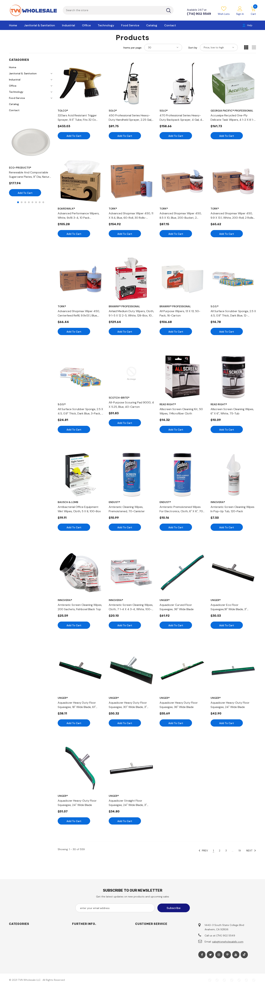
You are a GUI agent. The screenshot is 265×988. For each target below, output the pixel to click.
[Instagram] (218, 954)
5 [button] (32, 202)
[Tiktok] (244, 954)
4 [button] (29, 202)
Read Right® (168, 404)
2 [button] (22, 202)
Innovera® (218, 502)
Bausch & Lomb (68, 502)
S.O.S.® (214, 306)
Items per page (132, 47)
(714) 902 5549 (199, 14)
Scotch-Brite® (119, 397)
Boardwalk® (66, 208)
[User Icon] (240, 8)
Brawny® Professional (124, 306)
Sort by (192, 47)
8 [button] (43, 202)
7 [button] (40, 202)
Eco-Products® (20, 167)
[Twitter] (210, 954)
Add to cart (25, 192)
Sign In (240, 14)
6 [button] (36, 202)
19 (239, 850)
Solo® (113, 110)
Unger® (165, 600)
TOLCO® (63, 110)
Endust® (114, 502)
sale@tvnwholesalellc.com (227, 941)
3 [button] (25, 202)
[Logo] (33, 10)
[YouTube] (235, 954)
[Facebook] (202, 954)
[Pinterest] (227, 954)
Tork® (113, 208)
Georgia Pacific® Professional (232, 110)
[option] (30, 158)
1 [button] (18, 202)
